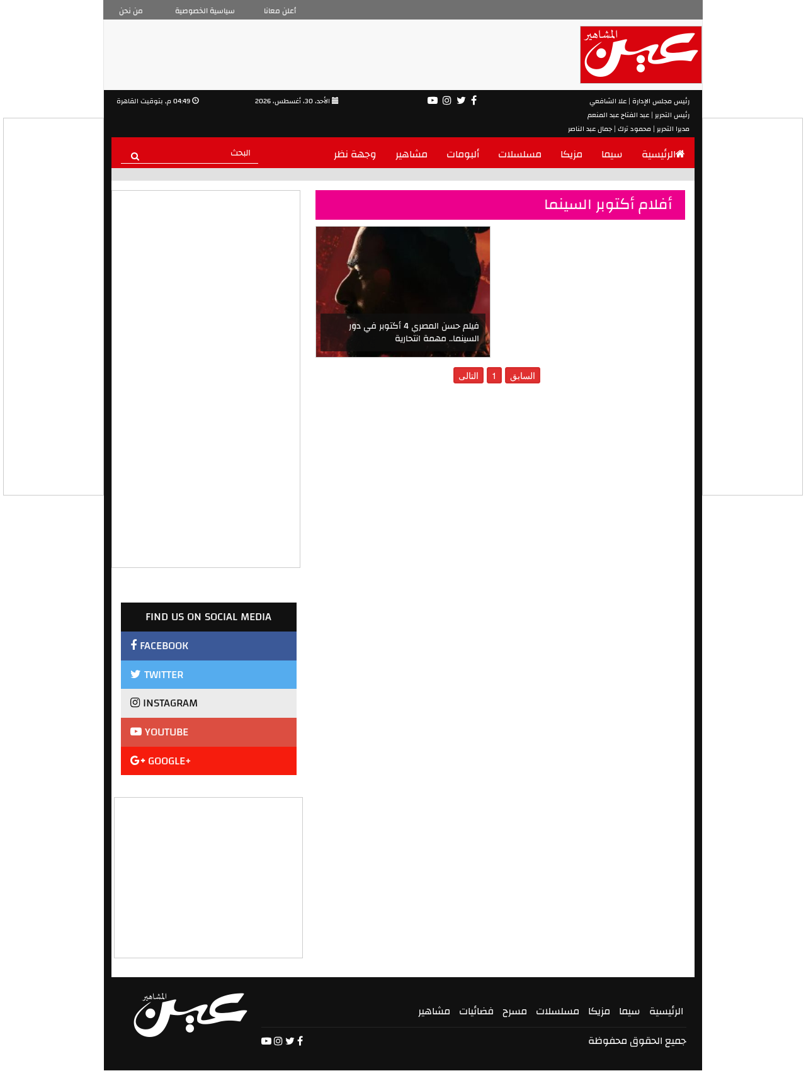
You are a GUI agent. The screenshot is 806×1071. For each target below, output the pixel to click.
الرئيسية (659, 154)
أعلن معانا (280, 11)
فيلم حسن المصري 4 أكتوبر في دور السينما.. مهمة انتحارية (414, 332)
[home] (190, 1015)
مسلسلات (520, 154)
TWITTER (162, 674)
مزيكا (571, 154)
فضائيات (476, 1011)
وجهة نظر (355, 154)
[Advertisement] (209, 876)
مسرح (514, 1011)
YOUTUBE (165, 732)
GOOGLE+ (168, 761)
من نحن (131, 11)
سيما (612, 154)
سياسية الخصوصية (205, 11)
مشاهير (411, 154)
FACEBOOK (162, 645)
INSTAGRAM (169, 703)
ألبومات (462, 154)
